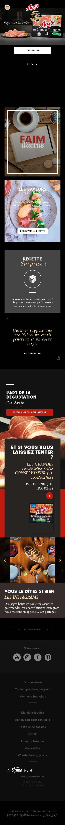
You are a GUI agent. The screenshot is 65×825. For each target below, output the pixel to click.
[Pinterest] (48, 657)
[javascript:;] (7, 7)
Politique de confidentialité (32, 720)
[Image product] (41, 513)
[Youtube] (17, 657)
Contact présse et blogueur (32, 689)
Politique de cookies (33, 727)
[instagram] (40, 560)
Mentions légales (32, 712)
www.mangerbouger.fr (44, 815)
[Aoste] (32, 7)
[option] (32, 40)
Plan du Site (32, 748)
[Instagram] (27, 657)
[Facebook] (38, 657)
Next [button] (60, 560)
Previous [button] (5, 560)
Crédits (32, 734)
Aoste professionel (33, 741)
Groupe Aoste (32, 682)
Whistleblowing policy (32, 755)
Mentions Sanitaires (33, 696)
